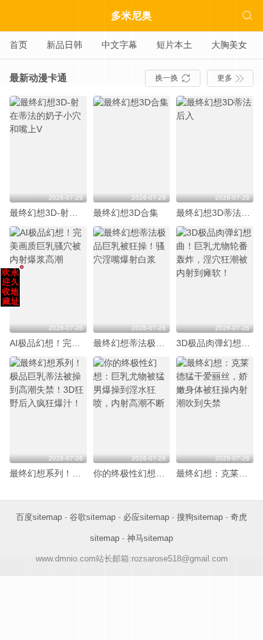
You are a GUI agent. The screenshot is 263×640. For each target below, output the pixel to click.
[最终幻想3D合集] (131, 149)
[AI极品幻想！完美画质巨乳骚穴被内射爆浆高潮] (48, 279)
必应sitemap (146, 517)
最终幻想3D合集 (125, 213)
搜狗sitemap (200, 517)
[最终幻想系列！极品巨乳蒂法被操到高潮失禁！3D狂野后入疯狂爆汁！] (48, 409)
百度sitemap (39, 517)
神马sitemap (150, 538)
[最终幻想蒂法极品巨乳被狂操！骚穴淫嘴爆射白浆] (131, 279)
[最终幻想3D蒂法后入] (214, 149)
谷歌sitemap (93, 517)
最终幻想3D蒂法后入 (217, 213)
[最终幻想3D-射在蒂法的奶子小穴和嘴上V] (48, 149)
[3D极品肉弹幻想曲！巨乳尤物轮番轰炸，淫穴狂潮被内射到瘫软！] (214, 279)
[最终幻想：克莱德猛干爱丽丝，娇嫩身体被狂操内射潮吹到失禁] (214, 409)
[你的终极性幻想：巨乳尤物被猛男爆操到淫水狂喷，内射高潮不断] (131, 409)
